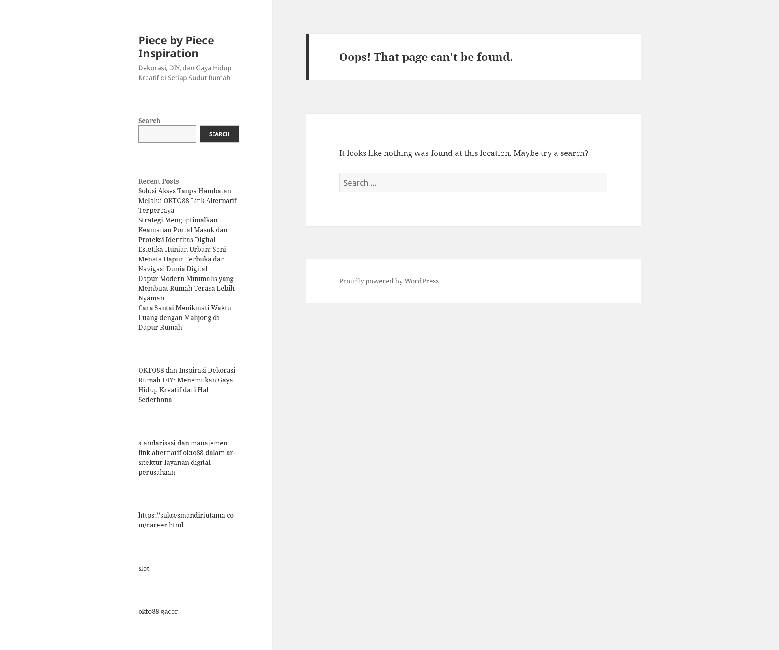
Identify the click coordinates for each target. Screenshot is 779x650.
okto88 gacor (158, 611)
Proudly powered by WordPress (389, 280)
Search (149, 120)
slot (143, 568)
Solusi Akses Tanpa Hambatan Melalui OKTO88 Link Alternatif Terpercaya (187, 200)
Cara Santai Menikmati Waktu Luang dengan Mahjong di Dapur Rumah (184, 317)
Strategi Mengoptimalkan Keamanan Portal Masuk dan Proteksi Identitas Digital (183, 230)
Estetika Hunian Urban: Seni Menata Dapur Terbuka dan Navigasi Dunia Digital (182, 259)
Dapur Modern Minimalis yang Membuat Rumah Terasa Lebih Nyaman (186, 288)
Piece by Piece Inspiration (176, 46)
